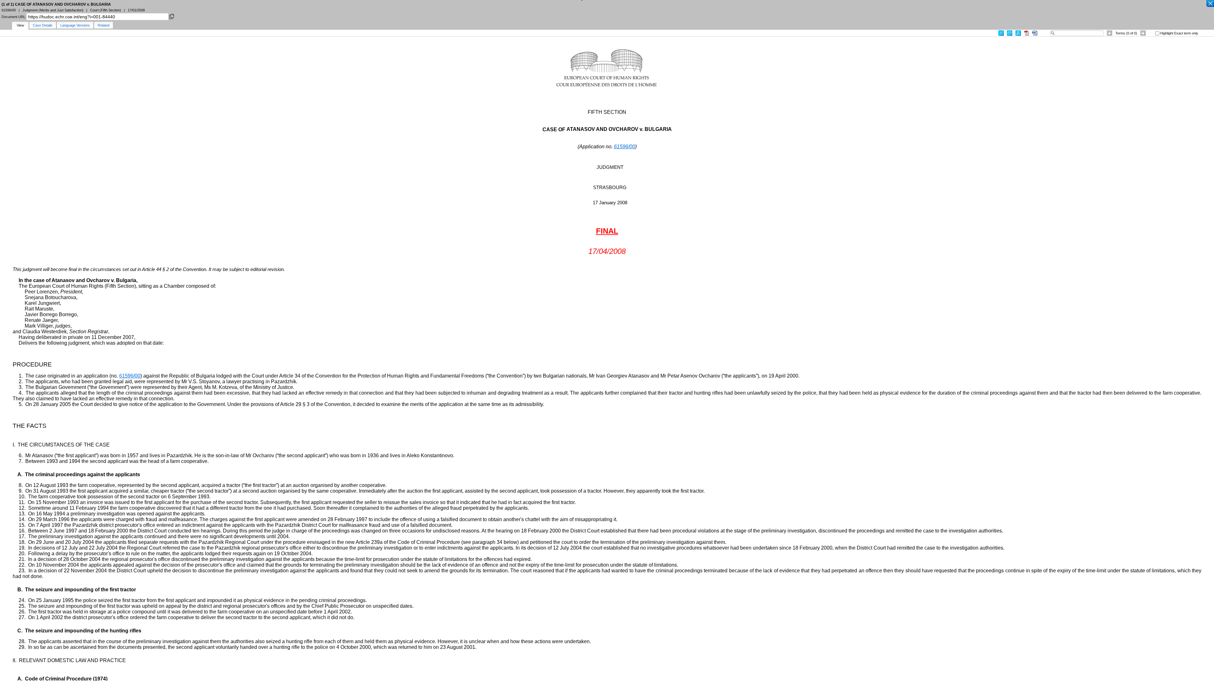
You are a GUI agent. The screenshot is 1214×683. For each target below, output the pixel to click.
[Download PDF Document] (1026, 33)
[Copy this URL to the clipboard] (172, 16)
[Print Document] (1018, 33)
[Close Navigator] (1210, 4)
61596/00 (624, 146)
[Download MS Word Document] (1034, 33)
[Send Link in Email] (1009, 33)
